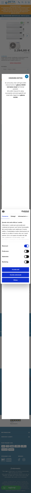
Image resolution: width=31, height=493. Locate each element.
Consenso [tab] (5, 216)
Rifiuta (15, 280)
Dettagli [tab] (13, 216)
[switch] (26, 251)
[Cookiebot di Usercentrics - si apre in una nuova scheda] (22, 211)
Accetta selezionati (15, 275)
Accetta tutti (15, 269)
